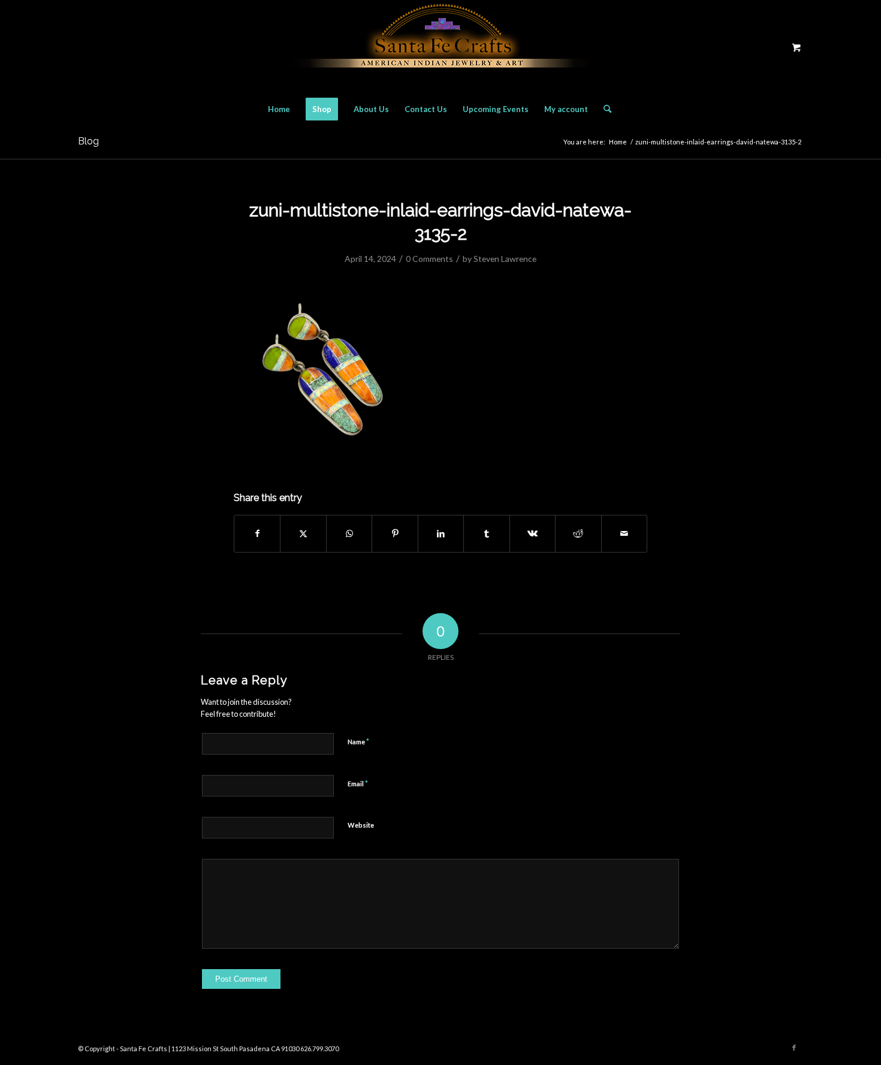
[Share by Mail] (624, 533)
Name (358, 741)
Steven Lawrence (504, 259)
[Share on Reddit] (578, 533)
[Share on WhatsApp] (349, 533)
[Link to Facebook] (794, 1048)
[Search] (603, 109)
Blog (88, 141)
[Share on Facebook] (257, 533)
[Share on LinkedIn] (440, 533)
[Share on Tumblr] (486, 533)
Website (361, 825)
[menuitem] (279, 109)
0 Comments (429, 259)
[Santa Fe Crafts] (440, 47)
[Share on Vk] (532, 533)
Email (358, 783)
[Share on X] (302, 533)
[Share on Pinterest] (394, 533)
